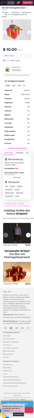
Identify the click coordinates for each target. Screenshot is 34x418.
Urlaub (17, 189)
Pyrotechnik (9, 196)
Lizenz (5, 374)
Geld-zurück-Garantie (10, 386)
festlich (19, 186)
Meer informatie (16, 411)
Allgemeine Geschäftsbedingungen (14, 383)
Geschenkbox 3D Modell (10, 284)
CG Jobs (6, 357)
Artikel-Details (8, 153)
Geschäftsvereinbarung (10, 377)
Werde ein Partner (9, 351)
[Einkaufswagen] (24, 240)
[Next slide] (29, 33)
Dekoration (19, 193)
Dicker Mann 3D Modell (10, 245)
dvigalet (16, 67)
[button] (28, 235)
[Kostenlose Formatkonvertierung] (24, 85)
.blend (7, 85)
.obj (19, 85)
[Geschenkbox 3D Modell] (17, 272)
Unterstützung (7, 365)
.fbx (13, 85)
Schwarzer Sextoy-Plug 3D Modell (16, 206)
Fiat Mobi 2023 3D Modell (14, 204)
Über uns (7, 291)
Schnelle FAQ (7, 371)
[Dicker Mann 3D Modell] (17, 233)
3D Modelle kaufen (11, 332)
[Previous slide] (5, 33)
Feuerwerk (8, 189)
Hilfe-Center (7, 368)
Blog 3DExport (8, 354)
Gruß (17, 196)
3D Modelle (7, 336)
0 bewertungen (17, 71)
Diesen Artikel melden (18, 148)
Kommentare (19, 153)
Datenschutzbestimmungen (12, 380)
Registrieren (28, 2)
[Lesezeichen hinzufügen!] (28, 240)
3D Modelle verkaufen (10, 348)
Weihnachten (9, 193)
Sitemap (22, 399)
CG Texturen (7, 345)
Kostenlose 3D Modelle (11, 342)
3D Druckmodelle (9, 339)
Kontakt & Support (11, 361)
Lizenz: (7, 60)
